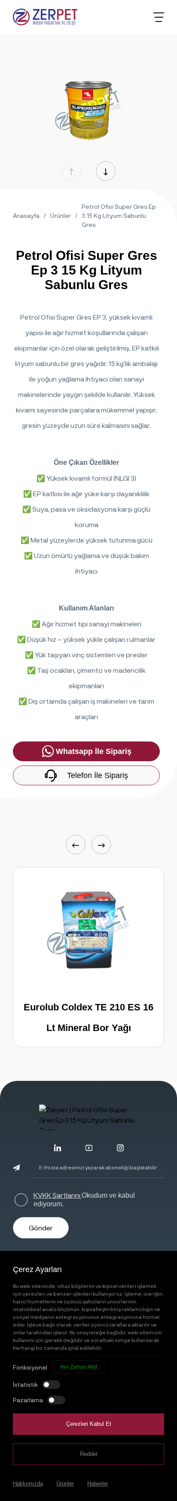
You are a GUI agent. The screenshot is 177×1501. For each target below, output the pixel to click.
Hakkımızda (28, 1483)
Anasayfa (26, 215)
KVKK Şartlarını (58, 1195)
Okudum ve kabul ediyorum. (84, 1199)
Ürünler (60, 215)
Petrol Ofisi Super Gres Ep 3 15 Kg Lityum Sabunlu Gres (119, 215)
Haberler (97, 1483)
